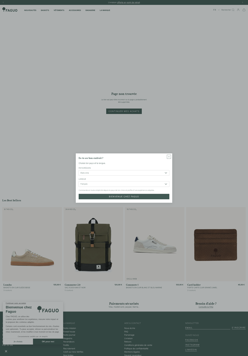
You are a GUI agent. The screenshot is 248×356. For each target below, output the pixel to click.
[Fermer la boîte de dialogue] (168, 156)
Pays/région (85, 168)
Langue (82, 179)
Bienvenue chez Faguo (124, 196)
